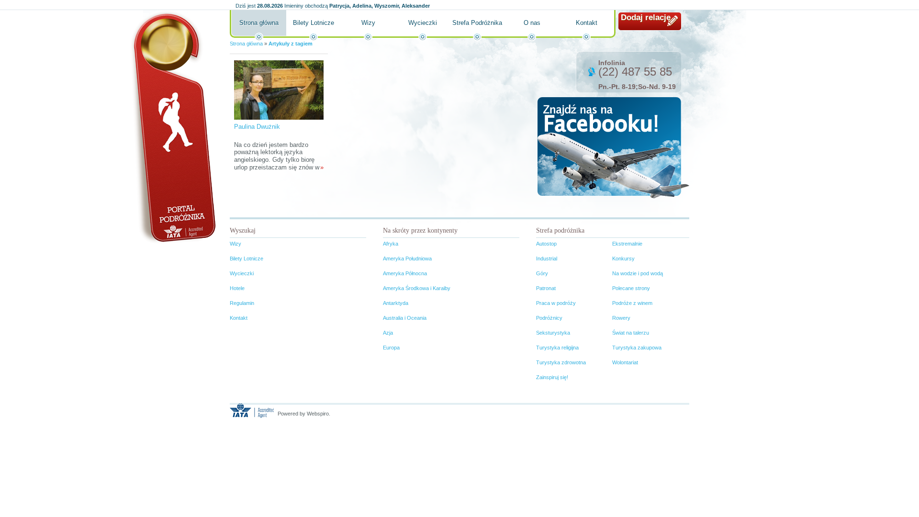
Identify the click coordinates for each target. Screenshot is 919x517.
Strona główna (259, 22)
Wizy (368, 22)
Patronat (546, 288)
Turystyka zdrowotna (561, 362)
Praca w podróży (556, 303)
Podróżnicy (549, 318)
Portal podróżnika (172, 127)
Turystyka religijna (557, 347)
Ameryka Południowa (407, 258)
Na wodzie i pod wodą (637, 273)
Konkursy (623, 258)
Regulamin (242, 303)
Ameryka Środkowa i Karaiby (416, 288)
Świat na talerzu (630, 333)
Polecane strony (631, 288)
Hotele (237, 288)
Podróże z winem (632, 303)
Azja (388, 333)
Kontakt (586, 22)
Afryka (390, 244)
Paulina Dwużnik (257, 126)
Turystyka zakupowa (636, 347)
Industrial (546, 258)
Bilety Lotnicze (313, 22)
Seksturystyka (553, 333)
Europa (391, 347)
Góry (542, 273)
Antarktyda (395, 303)
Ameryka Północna (405, 273)
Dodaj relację (646, 17)
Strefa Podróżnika (477, 22)
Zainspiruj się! (552, 377)
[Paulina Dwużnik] (278, 89)
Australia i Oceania (404, 318)
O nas (532, 22)
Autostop (546, 244)
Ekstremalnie (627, 244)
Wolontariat (625, 362)
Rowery (621, 318)
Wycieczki (422, 22)
